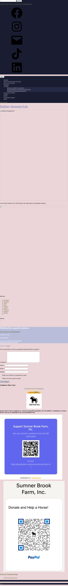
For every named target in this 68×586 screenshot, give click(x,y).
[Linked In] (17, 73)
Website (2, 372)
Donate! (6, 80)
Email (2, 368)
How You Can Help (9, 83)
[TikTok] (17, 60)
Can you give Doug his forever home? (10, 341)
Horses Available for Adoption (15, 88)
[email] (17, 46)
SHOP (5, 96)
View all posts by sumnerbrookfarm (10, 332)
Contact (6, 94)
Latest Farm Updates (9, 92)
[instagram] (17, 32)
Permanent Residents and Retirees (16, 91)
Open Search (3, 102)
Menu (2, 77)
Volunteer (6, 84)
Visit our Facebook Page (9, 574)
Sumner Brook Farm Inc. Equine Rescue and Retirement (16, 4)
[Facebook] (17, 19)
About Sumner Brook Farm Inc (12, 81)
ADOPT (6, 86)
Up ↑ (1, 583)
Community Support (9, 97)
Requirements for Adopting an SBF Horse (19, 89)
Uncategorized (4, 338)
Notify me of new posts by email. (11, 378)
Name (2, 365)
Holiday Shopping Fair (14, 106)
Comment (3, 362)
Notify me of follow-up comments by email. (14, 375)
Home (5, 99)
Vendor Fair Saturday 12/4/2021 (9, 342)
